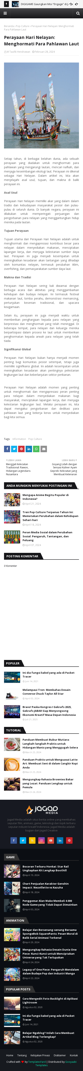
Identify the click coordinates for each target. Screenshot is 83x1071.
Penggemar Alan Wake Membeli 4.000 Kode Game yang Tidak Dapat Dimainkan (50, 903)
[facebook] (13, 840)
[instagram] (41, 840)
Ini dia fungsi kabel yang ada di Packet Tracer (49, 675)
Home (9, 1055)
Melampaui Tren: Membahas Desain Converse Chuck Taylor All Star (47, 692)
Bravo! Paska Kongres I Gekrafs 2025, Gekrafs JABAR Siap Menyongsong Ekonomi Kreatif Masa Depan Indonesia (49, 711)
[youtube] (51, 840)
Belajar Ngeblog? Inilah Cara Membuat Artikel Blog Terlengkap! (48, 1035)
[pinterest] (69, 840)
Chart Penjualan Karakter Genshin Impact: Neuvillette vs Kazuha (46, 885)
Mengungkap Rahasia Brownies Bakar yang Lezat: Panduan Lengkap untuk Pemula (48, 783)
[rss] (32, 840)
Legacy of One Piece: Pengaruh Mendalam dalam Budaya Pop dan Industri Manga (51, 971)
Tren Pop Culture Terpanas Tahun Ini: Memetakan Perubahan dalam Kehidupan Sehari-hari (50, 516)
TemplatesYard (37, 1062)
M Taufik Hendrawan (18, 51)
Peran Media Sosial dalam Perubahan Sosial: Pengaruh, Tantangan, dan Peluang (47, 536)
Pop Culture (22, 26)
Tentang (22, 1055)
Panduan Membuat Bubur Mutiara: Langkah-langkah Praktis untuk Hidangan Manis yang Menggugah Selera (50, 743)
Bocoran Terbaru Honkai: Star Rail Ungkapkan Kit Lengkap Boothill (46, 868)
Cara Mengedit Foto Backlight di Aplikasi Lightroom (50, 1000)
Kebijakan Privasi (40, 1055)
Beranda (9, 26)
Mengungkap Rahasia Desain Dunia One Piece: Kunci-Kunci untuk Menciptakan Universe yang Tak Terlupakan (50, 953)
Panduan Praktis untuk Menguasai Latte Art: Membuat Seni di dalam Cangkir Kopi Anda (50, 763)
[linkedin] (60, 840)
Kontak (74, 1055)
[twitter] (23, 840)
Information (19, 439)
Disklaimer (60, 1055)
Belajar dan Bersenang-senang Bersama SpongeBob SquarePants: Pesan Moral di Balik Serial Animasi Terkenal (50, 933)
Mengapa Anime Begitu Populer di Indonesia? (46, 497)
